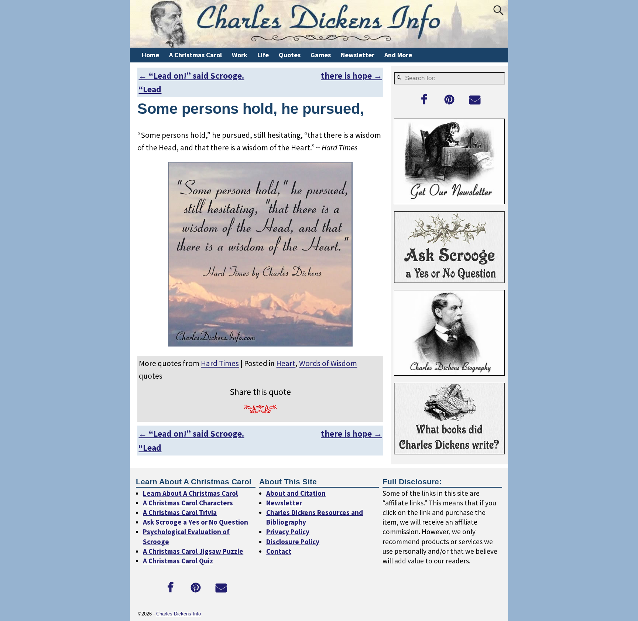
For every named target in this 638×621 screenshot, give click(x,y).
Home (150, 55)
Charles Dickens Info (178, 614)
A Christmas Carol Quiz (178, 560)
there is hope (351, 75)
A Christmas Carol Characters (188, 502)
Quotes (290, 55)
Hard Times (220, 363)
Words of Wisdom (328, 363)
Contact (278, 551)
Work (239, 55)
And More (398, 55)
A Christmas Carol (195, 55)
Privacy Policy (287, 531)
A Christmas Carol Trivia (180, 512)
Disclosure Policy (292, 541)
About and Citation (296, 493)
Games (321, 55)
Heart (285, 363)
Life (263, 55)
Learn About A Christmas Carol (190, 493)
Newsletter (357, 55)
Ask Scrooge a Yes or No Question (195, 522)
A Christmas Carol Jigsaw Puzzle (193, 551)
